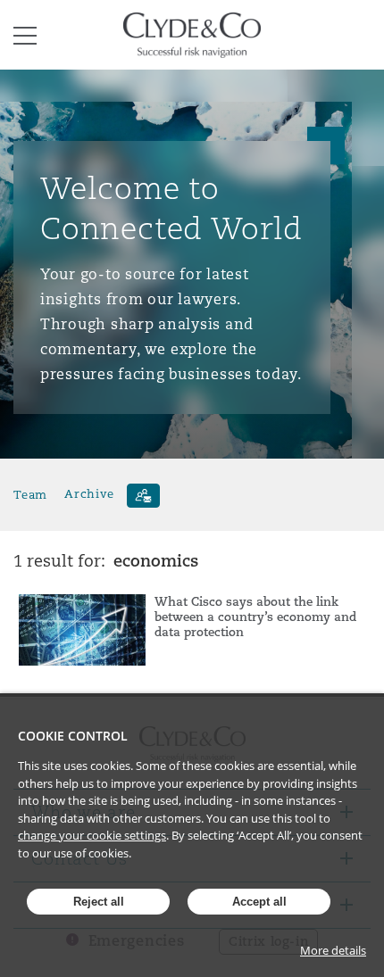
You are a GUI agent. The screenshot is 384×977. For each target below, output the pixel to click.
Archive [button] (88, 493)
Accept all (259, 901)
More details (333, 950)
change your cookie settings (92, 835)
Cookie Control (73, 735)
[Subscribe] (143, 496)
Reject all (98, 901)
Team (30, 493)
